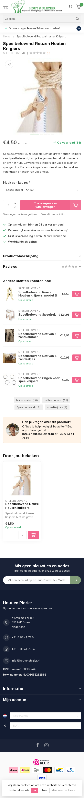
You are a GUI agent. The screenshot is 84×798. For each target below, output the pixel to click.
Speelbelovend (14, 53)
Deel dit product (51, 214)
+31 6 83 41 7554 (23, 637)
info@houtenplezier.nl (38, 434)
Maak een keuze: (16, 182)
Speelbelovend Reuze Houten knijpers (22, 505)
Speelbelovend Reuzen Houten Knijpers (41, 36)
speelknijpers (57, 407)
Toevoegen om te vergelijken (20, 214)
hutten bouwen (56, 400)
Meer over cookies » (63, 790)
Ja (34, 790)
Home (7, 36)
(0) (48, 53)
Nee (45, 790)
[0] (78, 6)
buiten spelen (27, 400)
